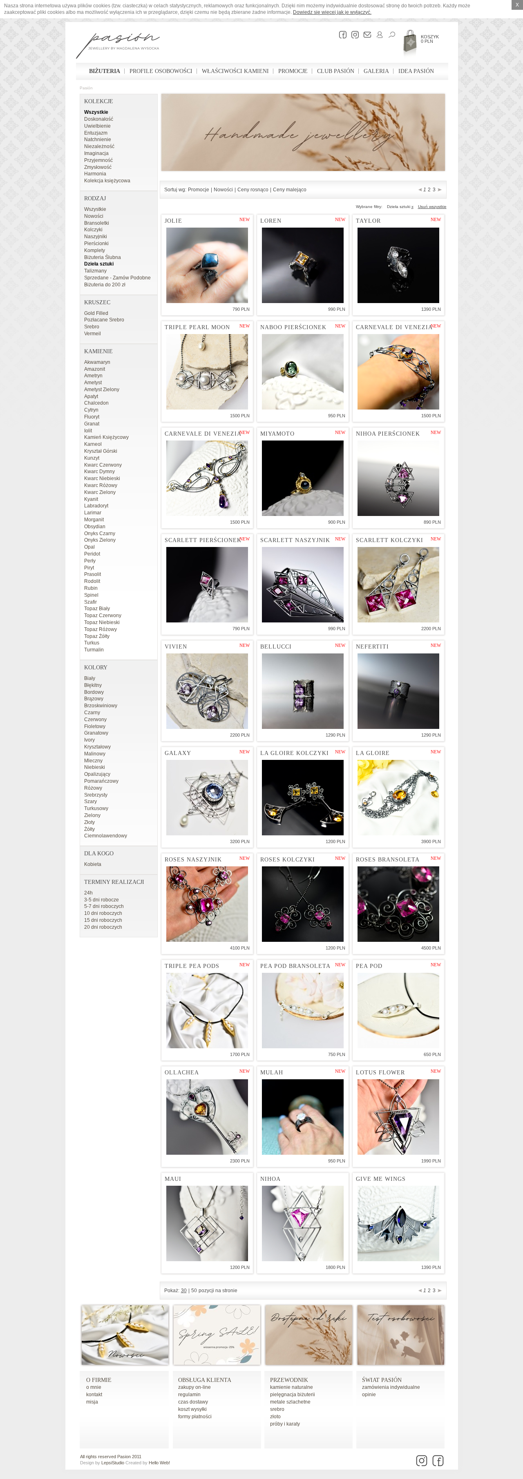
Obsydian (94, 526)
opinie (369, 1394)
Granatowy (96, 733)
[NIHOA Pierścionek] (398, 478)
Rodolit (92, 581)
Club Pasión (335, 71)
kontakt (94, 1394)
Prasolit (92, 574)
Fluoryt (91, 417)
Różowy (93, 788)
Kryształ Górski (100, 451)
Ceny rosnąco (252, 190)
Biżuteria (104, 71)
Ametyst (93, 382)
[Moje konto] (377, 35)
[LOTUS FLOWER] (398, 1117)
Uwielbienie (97, 126)
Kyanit (91, 499)
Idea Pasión (416, 71)
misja (92, 1402)
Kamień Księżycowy (106, 437)
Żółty (89, 829)
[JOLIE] (207, 265)
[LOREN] (302, 265)
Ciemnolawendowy (105, 836)
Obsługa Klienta (204, 1380)
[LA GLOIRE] (398, 797)
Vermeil (92, 334)
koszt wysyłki (192, 1409)
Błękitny (93, 685)
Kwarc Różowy (100, 485)
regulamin (189, 1394)
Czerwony (95, 719)
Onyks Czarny (99, 533)
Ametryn (93, 376)
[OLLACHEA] (207, 1117)
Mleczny (93, 761)
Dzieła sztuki (99, 264)
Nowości (93, 216)
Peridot (92, 554)
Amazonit (94, 369)
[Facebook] (341, 35)
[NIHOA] (302, 1223)
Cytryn (91, 410)
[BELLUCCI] (302, 691)
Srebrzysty (95, 795)
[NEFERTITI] (398, 691)
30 (184, 1290)
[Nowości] (125, 1363)
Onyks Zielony (100, 540)
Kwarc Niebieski (102, 478)
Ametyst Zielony (101, 389)
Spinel (91, 595)
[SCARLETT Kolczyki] (398, 584)
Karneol (93, 444)
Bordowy (94, 692)
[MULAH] (302, 1117)
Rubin (91, 588)
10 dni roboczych (103, 913)
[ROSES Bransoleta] (398, 904)
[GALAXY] (207, 797)
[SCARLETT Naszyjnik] (302, 584)
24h (88, 893)
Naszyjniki (95, 236)
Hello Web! (159, 1462)
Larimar (92, 513)
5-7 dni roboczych (104, 906)
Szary (90, 801)
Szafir (90, 602)
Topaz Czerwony (102, 615)
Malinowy (94, 754)
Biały (89, 678)
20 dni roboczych (103, 927)
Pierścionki (96, 243)
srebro (277, 1409)
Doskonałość (98, 119)
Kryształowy (97, 747)
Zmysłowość (98, 167)
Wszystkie (96, 112)
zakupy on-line (194, 1387)
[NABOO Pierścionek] (302, 372)
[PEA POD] (398, 1010)
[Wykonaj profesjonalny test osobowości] (401, 1363)
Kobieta (92, 864)
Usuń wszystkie (432, 206)
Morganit (94, 520)
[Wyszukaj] (390, 35)
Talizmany (95, 271)
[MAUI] (207, 1223)
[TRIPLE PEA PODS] (207, 1010)
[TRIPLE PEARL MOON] (207, 372)
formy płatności (195, 1416)
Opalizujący (97, 774)
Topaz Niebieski (102, 622)
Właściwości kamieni (235, 71)
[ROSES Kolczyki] (302, 904)
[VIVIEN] (207, 691)
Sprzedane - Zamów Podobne (117, 278)
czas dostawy (193, 1402)
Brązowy (93, 699)
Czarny (92, 712)
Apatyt (91, 396)
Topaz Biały (97, 608)
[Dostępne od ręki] (309, 1363)
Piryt (89, 568)
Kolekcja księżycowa (107, 181)
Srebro (91, 327)
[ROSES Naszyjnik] (207, 904)
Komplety (94, 250)
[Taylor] (398, 265)
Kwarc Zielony (100, 492)
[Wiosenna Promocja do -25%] (217, 1363)
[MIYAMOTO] (302, 478)
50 (194, 1290)
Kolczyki (93, 229)
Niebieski (94, 767)
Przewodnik (289, 1380)
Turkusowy (96, 808)
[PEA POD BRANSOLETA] (302, 1010)
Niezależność (99, 146)
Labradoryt (96, 506)
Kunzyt (91, 458)
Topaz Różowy (100, 629)
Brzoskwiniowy (100, 706)
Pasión (86, 88)
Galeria (376, 71)
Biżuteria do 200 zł (104, 285)
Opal (89, 547)
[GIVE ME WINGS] (398, 1223)
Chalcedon (96, 403)
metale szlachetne (290, 1402)
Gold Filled (96, 313)
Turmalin (94, 650)
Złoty (89, 822)
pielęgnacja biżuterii (292, 1394)
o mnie (93, 1387)
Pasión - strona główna (118, 47)
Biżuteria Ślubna (102, 257)
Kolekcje (98, 101)
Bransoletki (96, 223)
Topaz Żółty (97, 636)
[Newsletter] (365, 35)
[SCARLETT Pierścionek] (207, 584)
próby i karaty (285, 1424)
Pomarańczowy (101, 781)
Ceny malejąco (289, 190)
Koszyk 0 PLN (430, 39)
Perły (90, 561)
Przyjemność (98, 160)
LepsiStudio (112, 1462)
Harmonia (95, 174)
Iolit (88, 431)
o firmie (99, 1380)
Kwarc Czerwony (103, 465)
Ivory (89, 740)
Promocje (293, 71)
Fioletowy (94, 726)
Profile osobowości (161, 71)
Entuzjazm (95, 133)
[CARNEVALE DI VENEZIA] (398, 372)
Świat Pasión (382, 1380)
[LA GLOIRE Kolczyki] (302, 797)
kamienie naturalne (291, 1387)
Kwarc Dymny (99, 471)
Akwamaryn (97, 362)
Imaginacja (96, 153)
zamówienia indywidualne (391, 1387)
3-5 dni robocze (101, 900)
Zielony (92, 815)
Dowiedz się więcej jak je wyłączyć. (332, 12)
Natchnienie (97, 139)
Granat (91, 424)
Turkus (91, 643)
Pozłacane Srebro (104, 320)
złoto (275, 1416)
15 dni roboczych (103, 920)
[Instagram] (353, 35)
